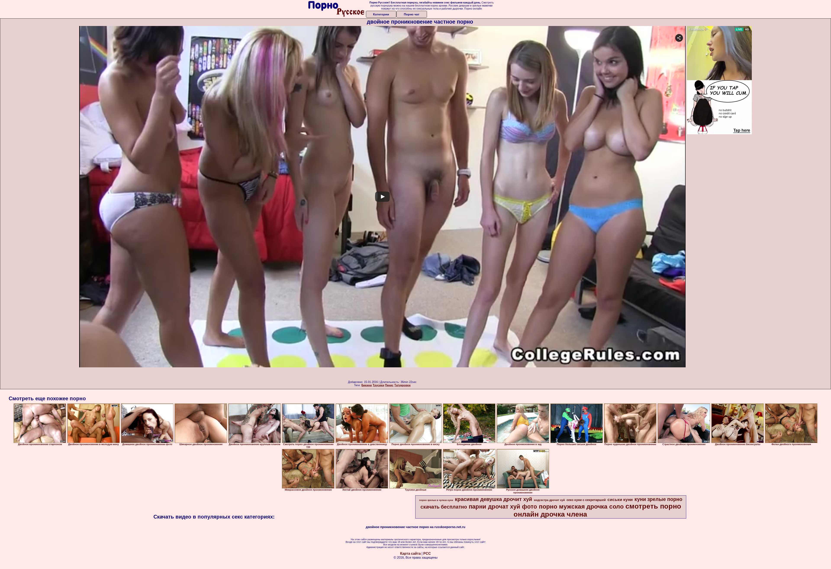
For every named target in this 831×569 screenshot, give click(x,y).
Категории (381, 14)
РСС (427, 553)
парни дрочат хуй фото (503, 506)
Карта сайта (410, 553)
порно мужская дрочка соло (581, 506)
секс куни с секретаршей (586, 500)
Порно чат (411, 14)
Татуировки (402, 385)
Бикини (366, 385)
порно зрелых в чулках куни (436, 500)
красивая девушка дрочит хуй (493, 499)
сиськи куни (620, 499)
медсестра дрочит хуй (549, 500)
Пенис (389, 385)
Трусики (378, 385)
